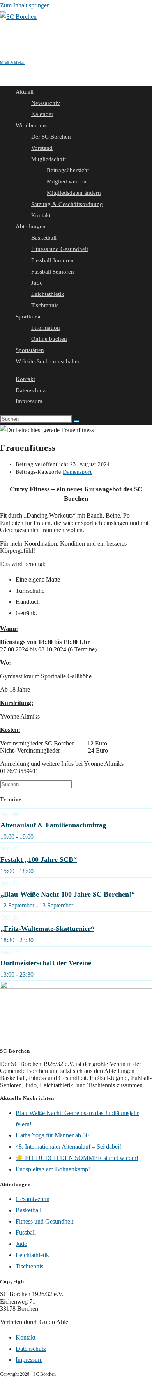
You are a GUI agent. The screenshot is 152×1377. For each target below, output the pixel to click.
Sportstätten (30, 350)
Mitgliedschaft (48, 159)
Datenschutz (31, 390)
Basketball (44, 238)
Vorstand (42, 148)
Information (45, 328)
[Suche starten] (76, 421)
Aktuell (25, 92)
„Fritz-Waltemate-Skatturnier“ (47, 928)
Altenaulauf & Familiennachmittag (53, 825)
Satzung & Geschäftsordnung (67, 204)
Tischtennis (44, 305)
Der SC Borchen (51, 136)
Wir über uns (31, 125)
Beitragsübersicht (68, 170)
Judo (37, 282)
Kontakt (41, 215)
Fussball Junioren (52, 260)
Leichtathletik (47, 294)
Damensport (77, 472)
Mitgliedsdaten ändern (74, 193)
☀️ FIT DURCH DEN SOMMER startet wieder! (77, 1158)
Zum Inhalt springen (25, 5)
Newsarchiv (45, 103)
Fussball (26, 1232)
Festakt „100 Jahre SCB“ (38, 859)
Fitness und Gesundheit (59, 249)
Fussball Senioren (52, 272)
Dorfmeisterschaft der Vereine (45, 963)
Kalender (42, 114)
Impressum (29, 401)
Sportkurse (29, 316)
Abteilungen (31, 226)
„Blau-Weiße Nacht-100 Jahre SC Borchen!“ (67, 894)
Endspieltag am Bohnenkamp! (53, 1169)
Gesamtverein (32, 1199)
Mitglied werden (67, 181)
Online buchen (49, 339)
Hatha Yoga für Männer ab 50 (52, 1135)
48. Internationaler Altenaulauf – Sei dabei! (68, 1146)
